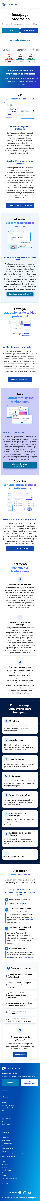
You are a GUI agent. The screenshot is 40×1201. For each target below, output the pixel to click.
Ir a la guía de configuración (18, 205)
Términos (4, 1167)
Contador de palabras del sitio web (12, 1154)
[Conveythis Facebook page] (20, 1192)
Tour (3, 1111)
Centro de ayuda (7, 1143)
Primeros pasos (6, 1140)
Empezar (10, 30)
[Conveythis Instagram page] (25, 1192)
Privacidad (5, 1165)
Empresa (4, 1102)
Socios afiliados (6, 1124)
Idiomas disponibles (8, 1108)
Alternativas (5, 1151)
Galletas (4, 1175)
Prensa (4, 1127)
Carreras (4, 1129)
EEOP (3, 1173)
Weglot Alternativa (7, 1148)
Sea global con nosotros (19, 294)
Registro (23, 903)
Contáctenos (20, 1055)
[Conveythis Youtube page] (29, 1192)
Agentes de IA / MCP (8, 1105)
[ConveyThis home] (10, 4)
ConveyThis (28, 919)
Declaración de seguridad (9, 1178)
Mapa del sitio (6, 1132)
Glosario (10, 957)
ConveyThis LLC (33, 1198)
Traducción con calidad (18, 379)
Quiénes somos (6, 1119)
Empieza (10, 1082)
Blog (3, 1146)
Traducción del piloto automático (18, 465)
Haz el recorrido (29, 30)
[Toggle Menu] (35, 4)
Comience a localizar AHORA (18, 549)
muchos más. (29, 957)
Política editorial (6, 1181)
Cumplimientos (6, 1170)
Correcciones (6, 1183)
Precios (4, 1100)
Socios (3, 1121)
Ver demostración (29, 1082)
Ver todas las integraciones (20, 40)
